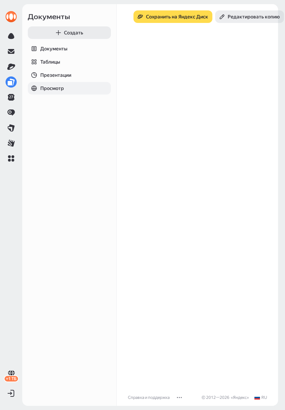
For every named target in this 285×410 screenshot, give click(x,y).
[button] (11, 158)
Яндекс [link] (240, 397)
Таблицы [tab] (50, 62)
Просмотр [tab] (52, 88)
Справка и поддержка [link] (149, 397)
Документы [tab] (53, 48)
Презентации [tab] (55, 75)
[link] (11, 16)
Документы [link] (49, 17)
